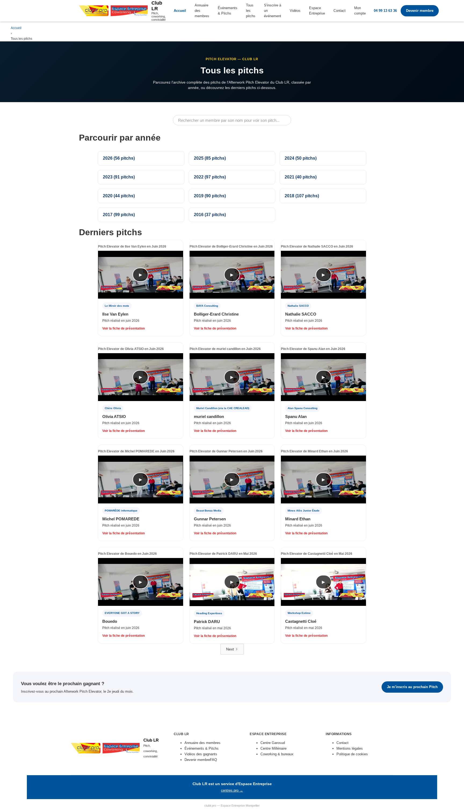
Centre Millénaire (273, 748)
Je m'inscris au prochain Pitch (412, 687)
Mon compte (360, 10)
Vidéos (295, 11)
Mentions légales (349, 748)
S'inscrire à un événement (272, 10)
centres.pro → (232, 790)
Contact (340, 11)
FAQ (213, 760)
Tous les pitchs (250, 10)
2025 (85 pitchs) (210, 158)
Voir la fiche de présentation (123, 328)
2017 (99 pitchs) (119, 214)
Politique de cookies (352, 754)
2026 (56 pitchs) (119, 158)
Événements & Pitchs (227, 10)
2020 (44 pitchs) (119, 196)
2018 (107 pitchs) (302, 196)
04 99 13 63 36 (385, 11)
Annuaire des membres (202, 10)
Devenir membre (419, 11)
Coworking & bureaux (276, 754)
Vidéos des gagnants (200, 754)
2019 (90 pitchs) (210, 196)
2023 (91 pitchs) (119, 177)
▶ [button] (140, 275)
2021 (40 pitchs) (301, 177)
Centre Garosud (272, 743)
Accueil (180, 11)
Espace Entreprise (317, 10)
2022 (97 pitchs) (210, 177)
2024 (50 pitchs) (301, 158)
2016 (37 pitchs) (210, 214)
